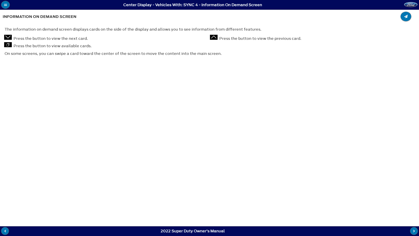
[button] (5, 5)
